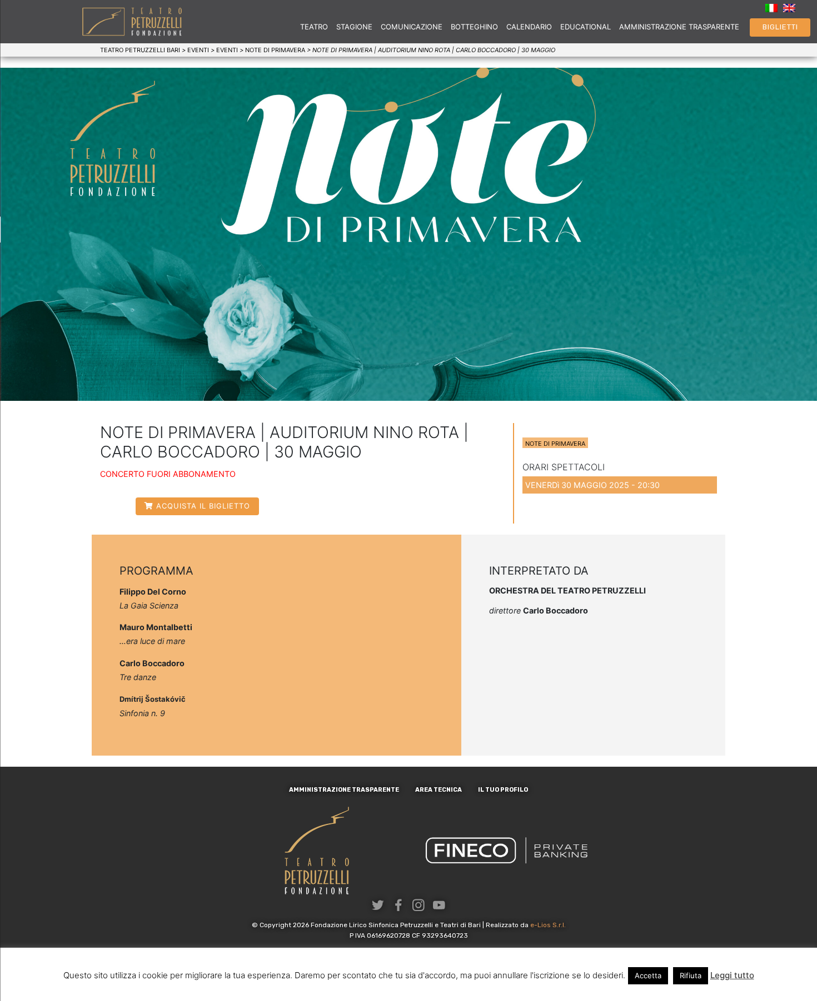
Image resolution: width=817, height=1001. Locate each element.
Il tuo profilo (503, 789)
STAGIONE (354, 26)
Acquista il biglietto (203, 505)
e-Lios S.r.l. (548, 925)
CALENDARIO (529, 26)
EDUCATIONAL (585, 26)
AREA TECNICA (438, 789)
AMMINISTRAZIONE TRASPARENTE (679, 26)
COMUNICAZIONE (411, 26)
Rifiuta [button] (690, 975)
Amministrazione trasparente (344, 789)
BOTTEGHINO (474, 26)
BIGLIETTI (780, 27)
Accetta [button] (648, 975)
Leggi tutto (732, 975)
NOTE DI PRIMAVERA (555, 443)
